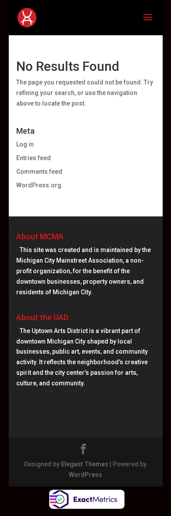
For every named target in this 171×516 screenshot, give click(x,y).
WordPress (85, 474)
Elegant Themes (84, 464)
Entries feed (33, 157)
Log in (25, 144)
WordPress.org (38, 185)
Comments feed (39, 171)
